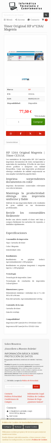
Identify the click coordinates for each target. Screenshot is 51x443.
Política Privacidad (13, 396)
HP (29, 89)
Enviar (36, 386)
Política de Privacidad (27, 375)
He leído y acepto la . (22, 381)
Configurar (8, 427)
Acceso (21, 20)
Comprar (38, 121)
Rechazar (18, 427)
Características (12, 142)
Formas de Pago (34, 399)
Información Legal (35, 394)
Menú (9, 20)
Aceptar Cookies (31, 427)
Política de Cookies (39, 440)
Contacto (34, 20)
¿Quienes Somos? (35, 402)
